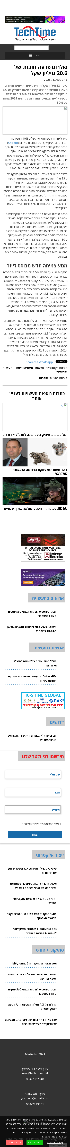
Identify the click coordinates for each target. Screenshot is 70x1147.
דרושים (57, 722)
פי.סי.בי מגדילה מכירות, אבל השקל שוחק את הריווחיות (32, 871)
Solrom (13, 143)
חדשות (39, 368)
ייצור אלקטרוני (50, 855)
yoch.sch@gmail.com (35, 1098)
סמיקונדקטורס (50, 950)
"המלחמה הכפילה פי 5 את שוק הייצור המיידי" (35, 901)
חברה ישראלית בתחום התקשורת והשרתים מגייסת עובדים (32, 738)
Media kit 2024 (35, 1054)
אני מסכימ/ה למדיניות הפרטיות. (39, 824)
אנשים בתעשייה (48, 648)
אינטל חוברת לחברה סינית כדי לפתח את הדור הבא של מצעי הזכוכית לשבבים (33, 886)
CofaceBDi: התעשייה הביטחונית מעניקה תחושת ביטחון (32, 678)
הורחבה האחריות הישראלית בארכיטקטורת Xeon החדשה (32, 976)
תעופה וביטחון (24, 368)
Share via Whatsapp (39, 362)
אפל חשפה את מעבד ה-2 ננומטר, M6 (34, 963)
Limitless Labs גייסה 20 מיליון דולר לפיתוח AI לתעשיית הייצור (35, 931)
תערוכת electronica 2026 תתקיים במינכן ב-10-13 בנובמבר (32, 629)
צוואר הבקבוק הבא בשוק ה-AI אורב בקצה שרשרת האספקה (32, 916)
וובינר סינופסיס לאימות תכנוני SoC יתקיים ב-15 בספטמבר (32, 614)
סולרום (43, 378)
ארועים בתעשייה (48, 598)
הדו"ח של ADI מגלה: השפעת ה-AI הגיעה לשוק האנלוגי (32, 1007)
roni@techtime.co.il (35, 1073)
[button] (38, 55)
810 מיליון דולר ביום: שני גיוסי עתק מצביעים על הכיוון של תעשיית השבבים (31, 1022)
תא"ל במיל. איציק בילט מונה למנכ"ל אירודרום (35, 663)
